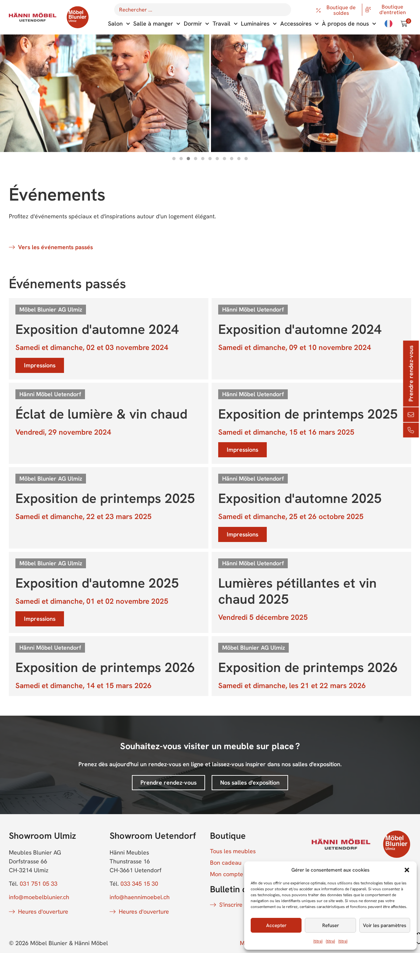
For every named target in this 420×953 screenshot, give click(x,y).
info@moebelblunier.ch (39, 897)
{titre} (318, 941)
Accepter (276, 925)
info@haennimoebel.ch (140, 897)
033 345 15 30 (139, 883)
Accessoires (295, 23)
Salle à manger (153, 23)
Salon (115, 23)
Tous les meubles (233, 851)
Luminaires (255, 23)
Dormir (193, 23)
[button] (407, 870)
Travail (221, 23)
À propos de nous (345, 23)
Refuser (330, 925)
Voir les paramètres (384, 925)
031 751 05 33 (38, 883)
